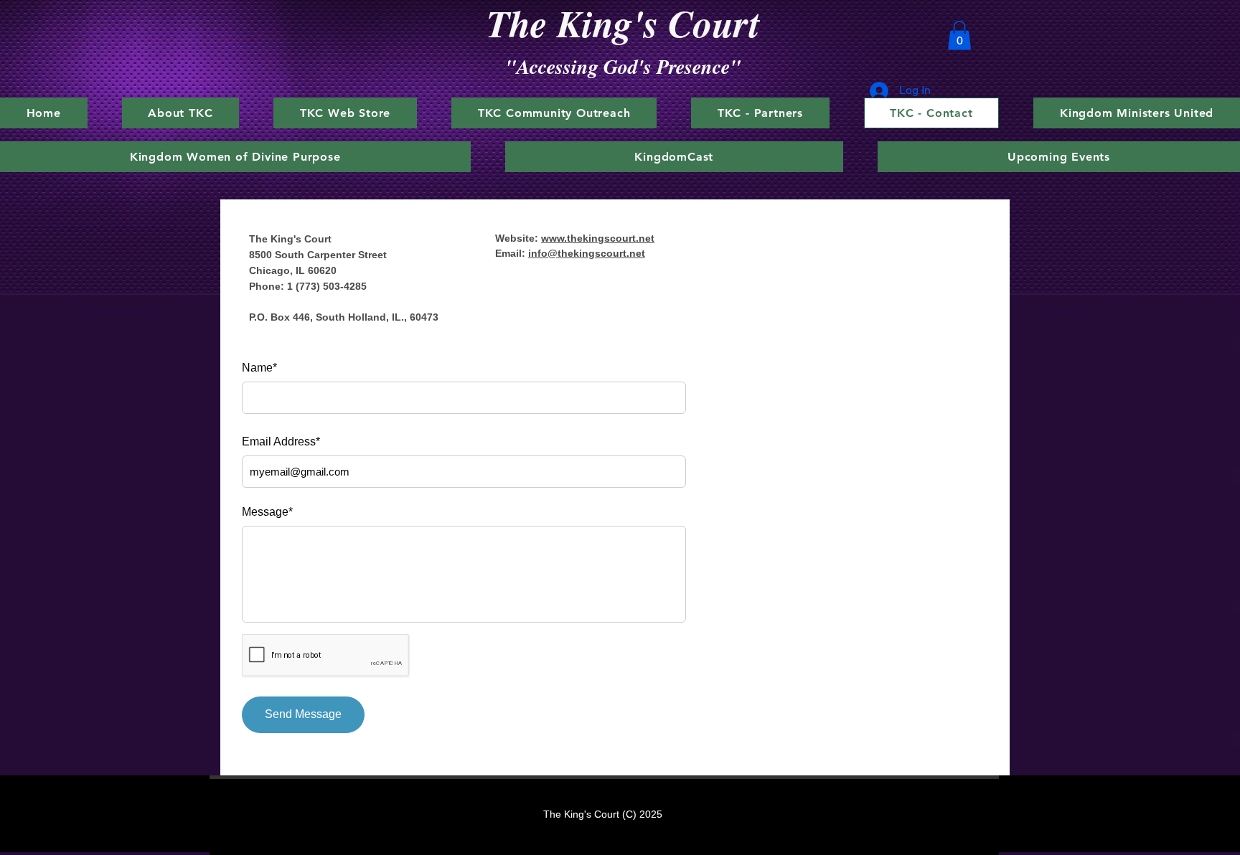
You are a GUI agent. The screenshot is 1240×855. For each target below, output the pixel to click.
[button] (959, 35)
